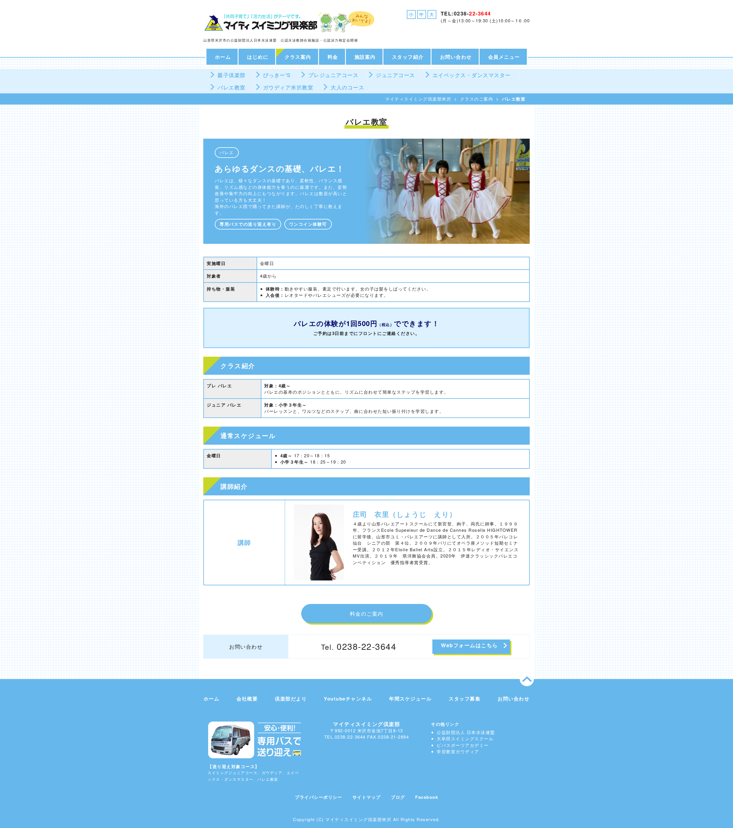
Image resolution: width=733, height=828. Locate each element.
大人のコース (347, 87)
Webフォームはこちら (469, 645)
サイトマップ (366, 797)
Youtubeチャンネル (348, 698)
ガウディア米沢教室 (288, 87)
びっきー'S (277, 75)
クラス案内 (298, 56)
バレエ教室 (232, 87)
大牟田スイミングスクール (465, 738)
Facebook (426, 797)
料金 (333, 56)
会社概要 (247, 698)
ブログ (398, 797)
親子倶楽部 (232, 75)
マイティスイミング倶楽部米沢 (418, 99)
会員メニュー (504, 56)
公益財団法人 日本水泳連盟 (466, 732)
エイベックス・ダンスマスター (472, 75)
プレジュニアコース (333, 75)
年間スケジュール (410, 698)
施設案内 (365, 56)
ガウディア (467, 751)
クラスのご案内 (476, 99)
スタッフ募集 (464, 698)
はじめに (257, 56)
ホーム (223, 56)
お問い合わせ (456, 56)
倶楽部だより (291, 698)
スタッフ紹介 (408, 56)
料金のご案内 (366, 613)
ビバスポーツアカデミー (463, 745)
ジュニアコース (395, 75)
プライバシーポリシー (318, 797)
